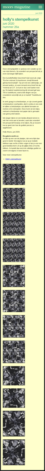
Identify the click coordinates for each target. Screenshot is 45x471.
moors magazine (16, 7)
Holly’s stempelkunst (13, 159)
